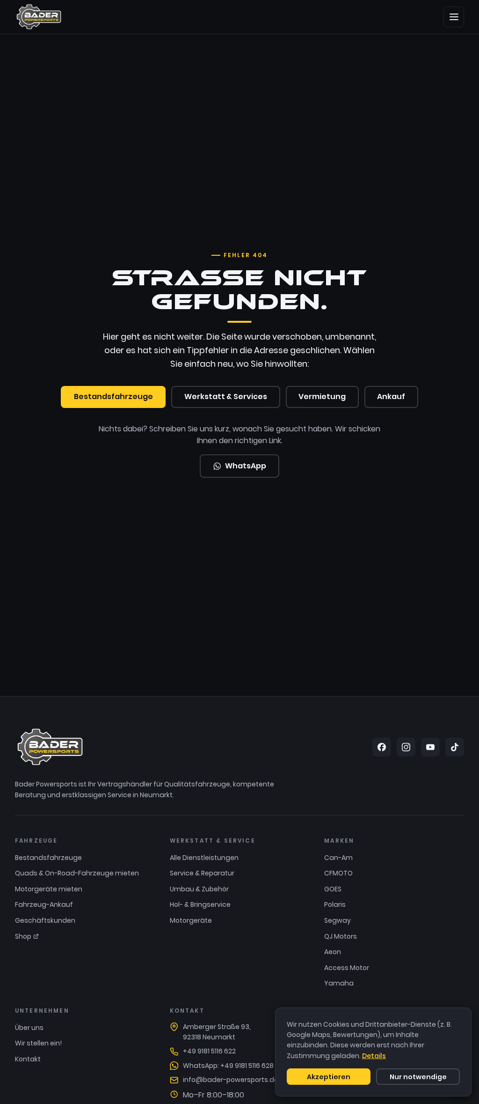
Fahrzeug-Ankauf (44, 904)
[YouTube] (430, 747)
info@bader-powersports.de (230, 1079)
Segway (337, 920)
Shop (23, 936)
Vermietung (322, 396)
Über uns (29, 1027)
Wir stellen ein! (38, 1043)
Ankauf (391, 396)
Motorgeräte (191, 920)
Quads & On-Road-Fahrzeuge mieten (77, 873)
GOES (332, 889)
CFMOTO (338, 873)
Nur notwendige (418, 1077)
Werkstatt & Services (225, 396)
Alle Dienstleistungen (204, 857)
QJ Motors (340, 936)
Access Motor (346, 967)
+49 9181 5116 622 (209, 1051)
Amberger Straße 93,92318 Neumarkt (217, 1032)
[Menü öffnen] (453, 17)
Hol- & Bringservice (200, 904)
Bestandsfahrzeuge (113, 396)
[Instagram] (406, 747)
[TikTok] (454, 747)
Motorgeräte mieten (48, 889)
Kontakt (28, 1059)
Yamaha (339, 983)
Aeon (332, 951)
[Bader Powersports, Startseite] (39, 17)
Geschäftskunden (45, 920)
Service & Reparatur (202, 873)
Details (374, 1055)
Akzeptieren (328, 1077)
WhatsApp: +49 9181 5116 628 (228, 1065)
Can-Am (338, 857)
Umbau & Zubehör (199, 889)
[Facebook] (381, 747)
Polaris (335, 904)
